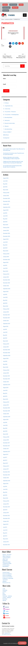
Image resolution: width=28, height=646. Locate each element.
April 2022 (5, 303)
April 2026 (5, 186)
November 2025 (6, 201)
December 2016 (6, 472)
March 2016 (5, 498)
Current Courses (6, 572)
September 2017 (6, 451)
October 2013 (6, 521)
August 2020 (5, 358)
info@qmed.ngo (7, 633)
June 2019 (5, 390)
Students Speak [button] (6, 7)
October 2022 (6, 285)
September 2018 (6, 416)
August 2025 (5, 210)
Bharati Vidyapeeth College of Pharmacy (7, 56)
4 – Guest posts (6, 120)
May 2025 (5, 218)
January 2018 (6, 440)
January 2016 (6, 504)
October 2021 (6, 320)
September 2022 (6, 288)
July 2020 (5, 361)
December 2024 (6, 233)
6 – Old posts (6, 126)
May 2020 (5, 364)
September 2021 (6, 323)
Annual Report (6, 566)
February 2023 (6, 274)
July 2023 (5, 265)
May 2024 (5, 245)
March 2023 (5, 271)
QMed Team (5, 559)
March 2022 (5, 306)
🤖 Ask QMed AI (22, 643)
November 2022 (6, 282)
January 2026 (6, 195)
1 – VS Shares (6, 103)
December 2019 (6, 376)
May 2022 (5, 300)
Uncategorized (6, 137)
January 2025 (6, 230)
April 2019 (5, 396)
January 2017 (6, 469)
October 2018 (6, 413)
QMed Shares (6, 135)
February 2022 (6, 309)
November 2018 (6, 410)
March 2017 (5, 463)
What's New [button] (15, 7)
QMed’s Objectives (6, 556)
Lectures (4, 591)
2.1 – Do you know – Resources (9, 111)
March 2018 (5, 434)
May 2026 (5, 184)
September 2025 (6, 207)
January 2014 (6, 512)
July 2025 (5, 213)
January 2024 (6, 256)
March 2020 (5, 367)
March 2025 (5, 224)
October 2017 (6, 448)
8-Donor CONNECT (7, 132)
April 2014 (5, 509)
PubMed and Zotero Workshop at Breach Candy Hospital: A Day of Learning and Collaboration (13, 162)
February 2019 (6, 402)
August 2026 (5, 178)
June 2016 (5, 489)
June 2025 (5, 216)
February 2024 (6, 253)
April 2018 (5, 431)
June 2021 (5, 332)
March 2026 (5, 189)
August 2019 (5, 387)
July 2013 (5, 527)
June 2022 (5, 297)
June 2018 (5, 425)
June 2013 (5, 530)
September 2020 (6, 355)
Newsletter (5, 599)
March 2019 (5, 399)
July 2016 (5, 486)
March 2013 (5, 538)
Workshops (5, 590)
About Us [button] (5, 4)
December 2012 (6, 544)
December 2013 (6, 515)
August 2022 (5, 291)
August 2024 (6, 239)
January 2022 (6, 312)
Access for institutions (7, 573)
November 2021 (6, 317)
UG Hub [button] (21, 4)
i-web (4, 588)
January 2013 (6, 541)
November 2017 (6, 445)
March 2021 (5, 341)
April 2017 (5, 460)
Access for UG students (7, 576)
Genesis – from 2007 (7, 554)
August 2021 (5, 326)
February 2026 (6, 192)
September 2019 (6, 384)
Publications (5, 560)
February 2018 (6, 437)
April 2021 (5, 338)
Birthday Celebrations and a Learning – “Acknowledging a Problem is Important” (11, 158)
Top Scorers (5, 579)
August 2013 (5, 524)
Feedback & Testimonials (8, 578)
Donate (4, 594)
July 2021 (5, 329)
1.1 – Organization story (8, 105)
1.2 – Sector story (6, 108)
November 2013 (6, 518)
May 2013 (5, 533)
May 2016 (5, 492)
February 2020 (6, 370)
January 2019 (6, 405)
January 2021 (6, 346)
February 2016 (6, 501)
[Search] (22, 66)
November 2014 (6, 506)
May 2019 (5, 393)
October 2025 (6, 204)
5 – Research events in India (9, 123)
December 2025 (6, 198)
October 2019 (6, 381)
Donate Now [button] (5, 10)
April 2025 (5, 221)
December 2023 (6, 259)
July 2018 (5, 422)
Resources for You (6, 582)
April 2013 (5, 536)
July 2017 (5, 457)
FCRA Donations (6, 565)
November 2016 (6, 474)
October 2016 (6, 477)
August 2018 (5, 419)
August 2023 (5, 262)
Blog (3, 593)
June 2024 (5, 242)
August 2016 (5, 483)
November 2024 (6, 236)
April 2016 (5, 495)
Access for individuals (7, 575)
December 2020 (6, 349)
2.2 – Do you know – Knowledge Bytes (11, 114)
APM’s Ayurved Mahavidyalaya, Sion (20, 56)
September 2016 (6, 480)
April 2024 (5, 248)
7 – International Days (7, 129)
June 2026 (5, 181)
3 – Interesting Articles (7, 117)
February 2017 (6, 466)
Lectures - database (7, 597)
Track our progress (6, 557)
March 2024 (5, 250)
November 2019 (6, 378)
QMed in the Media (6, 562)
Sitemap (4, 600)
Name (4, 78)
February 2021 (6, 344)
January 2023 (6, 277)
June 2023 (5, 268)
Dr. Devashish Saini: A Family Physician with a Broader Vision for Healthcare (12, 166)
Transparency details (7, 563)
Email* (4, 84)
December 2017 (6, 442)
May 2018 (5, 428)
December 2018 (6, 408)
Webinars (5, 581)
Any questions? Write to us (6, 634)
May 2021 (5, 335)
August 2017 (5, 454)
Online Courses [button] (13, 4)
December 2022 (6, 280)
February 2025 (6, 227)
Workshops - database (7, 596)
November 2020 (6, 352)
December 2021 (6, 314)
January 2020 (6, 373)
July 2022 (5, 294)
